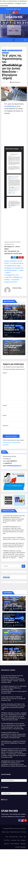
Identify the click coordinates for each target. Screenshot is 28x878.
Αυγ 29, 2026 (9, 315)
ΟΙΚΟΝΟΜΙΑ (16, 648)
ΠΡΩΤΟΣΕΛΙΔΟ (5, 52)
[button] (25, 40)
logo (25, 836)
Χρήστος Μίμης (17, 288)
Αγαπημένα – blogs (15, 840)
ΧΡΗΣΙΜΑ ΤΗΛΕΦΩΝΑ (20, 847)
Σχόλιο (5, 372)
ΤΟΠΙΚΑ (6, 343)
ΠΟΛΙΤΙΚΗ (6, 651)
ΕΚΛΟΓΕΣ (4, 50)
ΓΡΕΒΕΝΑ (6, 632)
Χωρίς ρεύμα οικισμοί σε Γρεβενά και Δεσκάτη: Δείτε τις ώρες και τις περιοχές (13, 348)
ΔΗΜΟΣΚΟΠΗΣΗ (16, 82)
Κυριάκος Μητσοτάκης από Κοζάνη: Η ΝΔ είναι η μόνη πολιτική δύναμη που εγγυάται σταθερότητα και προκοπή (13, 545)
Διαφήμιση (23, 840)
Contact (21, 836)
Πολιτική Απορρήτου (14, 843)
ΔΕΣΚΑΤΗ (11, 632)
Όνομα (5, 405)
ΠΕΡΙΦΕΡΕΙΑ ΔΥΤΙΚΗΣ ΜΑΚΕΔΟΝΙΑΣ (15, 50)
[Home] (2, 40)
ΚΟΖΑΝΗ (11, 648)
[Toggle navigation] (14, 40)
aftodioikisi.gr (11, 106)
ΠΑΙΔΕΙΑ (12, 325)
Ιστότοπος (5, 425)
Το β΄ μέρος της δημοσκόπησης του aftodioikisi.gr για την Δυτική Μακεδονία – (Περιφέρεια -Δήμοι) (12, 67)
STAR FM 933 (14, 17)
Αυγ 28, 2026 (8, 658)
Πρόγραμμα (23, 843)
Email (5, 415)
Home (7, 836)
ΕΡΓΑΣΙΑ (6, 648)
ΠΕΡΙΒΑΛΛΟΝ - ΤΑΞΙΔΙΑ (14, 597)
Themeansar (23, 832)
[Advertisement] (14, 130)
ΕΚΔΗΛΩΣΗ (7, 325)
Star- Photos (7, 840)
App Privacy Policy (13, 836)
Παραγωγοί (6, 843)
